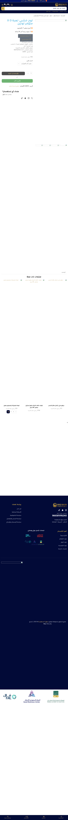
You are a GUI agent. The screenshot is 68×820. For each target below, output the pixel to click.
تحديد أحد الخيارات (58, 342)
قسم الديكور (57, 15)
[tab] (63, 272)
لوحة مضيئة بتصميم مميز (11, 405)
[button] (12, 5)
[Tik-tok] (22, 98)
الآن (3, 94)
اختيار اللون (29, 60)
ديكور (51, 15)
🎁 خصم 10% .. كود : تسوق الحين (34, 1)
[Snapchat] (25, 98)
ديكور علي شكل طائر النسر (56, 405)
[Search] (3, 8)
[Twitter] (32, 98)
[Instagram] (28, 98)
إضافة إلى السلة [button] (13, 342)
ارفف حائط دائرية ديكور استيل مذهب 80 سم (34, 406)
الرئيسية (63, 15)
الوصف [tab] (63, 272)
